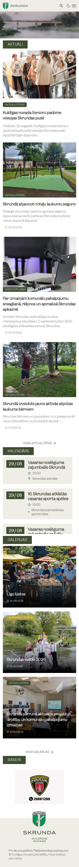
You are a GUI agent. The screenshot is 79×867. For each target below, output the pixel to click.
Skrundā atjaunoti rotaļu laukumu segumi (39, 204)
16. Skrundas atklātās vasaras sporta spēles (48, 496)
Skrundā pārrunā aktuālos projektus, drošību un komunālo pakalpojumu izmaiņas (39, 719)
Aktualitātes (15, 104)
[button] (7, 783)
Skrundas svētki (21, 617)
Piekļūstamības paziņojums (50, 851)
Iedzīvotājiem (15, 289)
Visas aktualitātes (37, 443)
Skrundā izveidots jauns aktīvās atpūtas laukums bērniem (38, 406)
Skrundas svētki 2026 (26, 659)
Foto (12, 552)
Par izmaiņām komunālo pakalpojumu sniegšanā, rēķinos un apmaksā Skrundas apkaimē (39, 304)
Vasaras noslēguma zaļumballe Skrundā (46, 465)
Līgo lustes (16, 594)
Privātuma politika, (21, 851)
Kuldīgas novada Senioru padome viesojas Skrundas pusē (32, 115)
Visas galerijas (37, 752)
